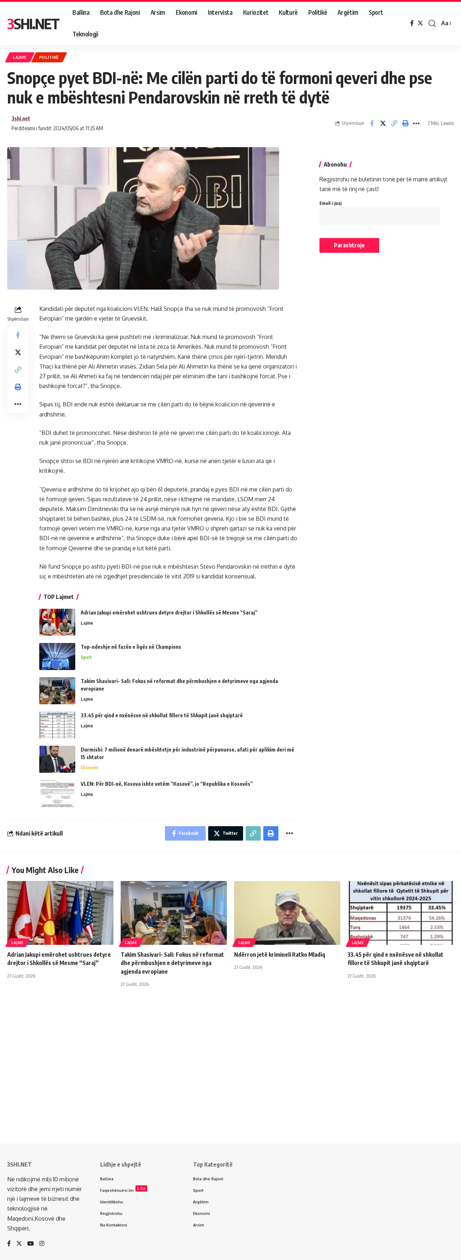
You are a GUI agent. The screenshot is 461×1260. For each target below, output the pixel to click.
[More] (416, 123)
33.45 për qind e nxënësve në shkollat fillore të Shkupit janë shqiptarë (162, 715)
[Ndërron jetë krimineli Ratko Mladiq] (287, 913)
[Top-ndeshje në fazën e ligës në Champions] (57, 656)
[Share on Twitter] (383, 123)
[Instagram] (41, 1244)
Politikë (49, 57)
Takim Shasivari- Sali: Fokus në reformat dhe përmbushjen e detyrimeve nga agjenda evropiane (172, 963)
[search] (432, 23)
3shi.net (21, 118)
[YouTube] (30, 1244)
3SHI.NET (33, 23)
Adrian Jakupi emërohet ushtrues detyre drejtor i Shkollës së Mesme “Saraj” (169, 612)
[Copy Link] (394, 123)
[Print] (405, 123)
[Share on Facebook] (372, 123)
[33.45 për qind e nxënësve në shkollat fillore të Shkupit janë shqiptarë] (57, 725)
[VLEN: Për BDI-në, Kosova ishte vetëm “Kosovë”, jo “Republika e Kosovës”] (57, 793)
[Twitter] (420, 23)
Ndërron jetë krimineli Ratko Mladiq (279, 954)
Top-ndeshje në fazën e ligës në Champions (131, 647)
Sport (86, 657)
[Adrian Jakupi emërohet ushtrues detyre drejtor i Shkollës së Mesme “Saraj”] (57, 622)
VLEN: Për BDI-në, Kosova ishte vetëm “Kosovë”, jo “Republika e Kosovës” (167, 784)
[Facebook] (412, 23)
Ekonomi (89, 767)
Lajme (20, 57)
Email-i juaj (330, 203)
